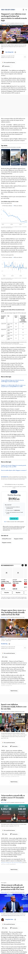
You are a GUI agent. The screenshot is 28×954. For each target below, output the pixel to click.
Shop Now (6, 592)
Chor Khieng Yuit (4, 476)
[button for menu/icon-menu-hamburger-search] (26, 10)
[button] (23, 9)
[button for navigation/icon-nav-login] (23, 9)
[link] (8, 9)
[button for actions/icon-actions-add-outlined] (15, 52)
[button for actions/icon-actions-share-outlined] (25, 57)
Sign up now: (3, 23)
